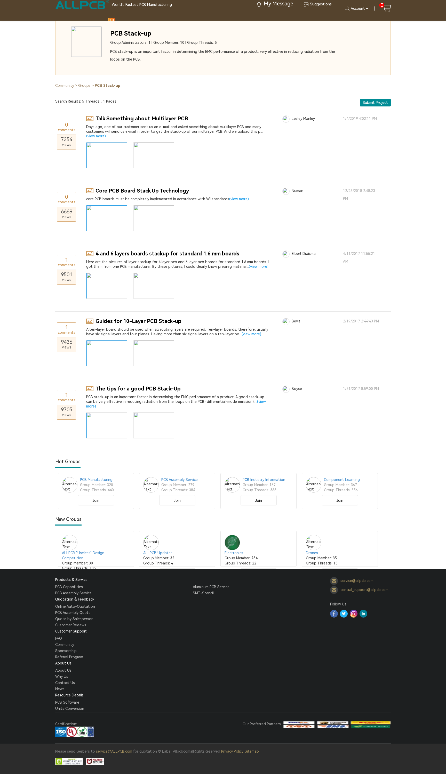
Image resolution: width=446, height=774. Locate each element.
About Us (63, 670)
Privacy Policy (232, 751)
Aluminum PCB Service (211, 587)
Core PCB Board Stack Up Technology (142, 191)
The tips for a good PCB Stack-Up (138, 389)
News (60, 689)
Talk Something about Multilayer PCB (141, 118)
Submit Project (375, 103)
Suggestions (321, 4)
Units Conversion (69, 708)
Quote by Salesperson (74, 619)
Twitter (344, 614)
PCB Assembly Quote (73, 613)
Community (64, 86)
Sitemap (252, 751)
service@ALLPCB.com (114, 751)
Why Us (61, 677)
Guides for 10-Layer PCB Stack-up (138, 321)
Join (96, 500)
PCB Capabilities (69, 587)
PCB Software (67, 702)
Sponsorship (66, 651)
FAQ (58, 638)
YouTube (363, 614)
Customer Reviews (70, 625)
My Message (277, 4)
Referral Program (69, 657)
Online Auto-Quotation (75, 606)
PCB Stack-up (130, 33)
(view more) (96, 136)
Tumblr (353, 614)
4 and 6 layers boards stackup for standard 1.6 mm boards (167, 254)
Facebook (334, 614)
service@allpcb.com (356, 581)
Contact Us (65, 683)
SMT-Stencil (203, 593)
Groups (84, 86)
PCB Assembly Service (73, 593)
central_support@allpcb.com (364, 590)
